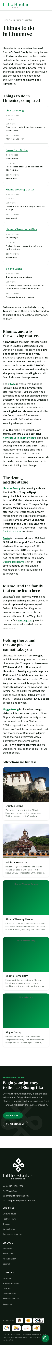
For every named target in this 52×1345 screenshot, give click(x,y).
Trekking (7, 1224)
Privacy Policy (9, 1293)
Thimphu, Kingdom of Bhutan (20, 1200)
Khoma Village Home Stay (21, 229)
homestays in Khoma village (19, 437)
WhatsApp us (17, 1123)
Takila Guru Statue (17, 150)
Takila (6, 538)
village (12, 384)
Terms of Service (11, 1298)
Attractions (16, 20)
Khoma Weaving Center (20, 189)
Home (5, 20)
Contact (7, 1288)
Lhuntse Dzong (15, 110)
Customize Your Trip (12, 1234)
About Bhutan (9, 1258)
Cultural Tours (9, 1213)
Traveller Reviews (11, 1283)
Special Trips (9, 1229)
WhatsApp (11, 1191)
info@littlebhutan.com (17, 1195)
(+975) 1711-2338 (15, 1186)
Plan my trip (12, 1115)
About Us (7, 1278)
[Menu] (46, 5)
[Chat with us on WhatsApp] (45, 1338)
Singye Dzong (14, 268)
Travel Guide (9, 1253)
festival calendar (12, 531)
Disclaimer (8, 1304)
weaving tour (25, 620)
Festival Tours (9, 1219)
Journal (6, 1264)
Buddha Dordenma (13, 561)
